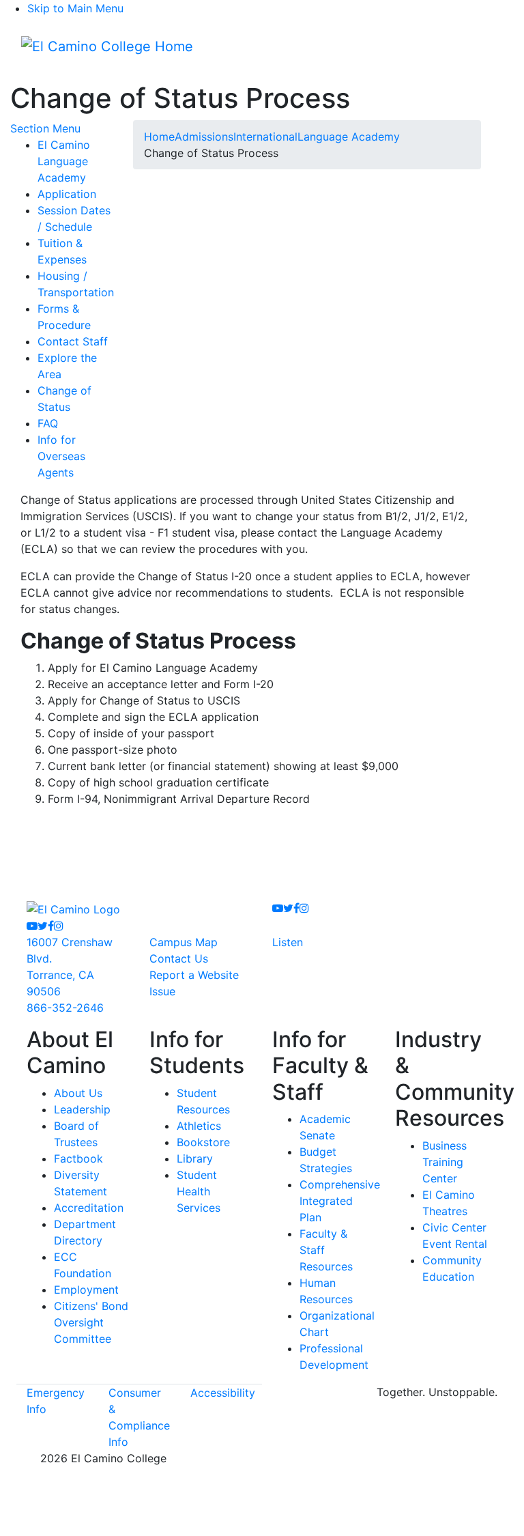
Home (159, 136)
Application (67, 194)
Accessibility (222, 1392)
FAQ (48, 423)
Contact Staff (73, 341)
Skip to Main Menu (75, 8)
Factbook (78, 1158)
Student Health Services (198, 1191)
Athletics (199, 1126)
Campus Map (183, 942)
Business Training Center (444, 1162)
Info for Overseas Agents (61, 456)
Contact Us (178, 958)
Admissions (204, 136)
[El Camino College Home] (107, 46)
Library (195, 1158)
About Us (78, 1093)
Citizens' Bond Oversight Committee (91, 1322)
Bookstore (203, 1142)
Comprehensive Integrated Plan (340, 1201)
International (265, 136)
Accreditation (88, 1207)
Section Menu (45, 128)
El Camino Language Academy (64, 161)
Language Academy (348, 136)
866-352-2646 (65, 1007)
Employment (86, 1289)
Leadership (82, 1109)
